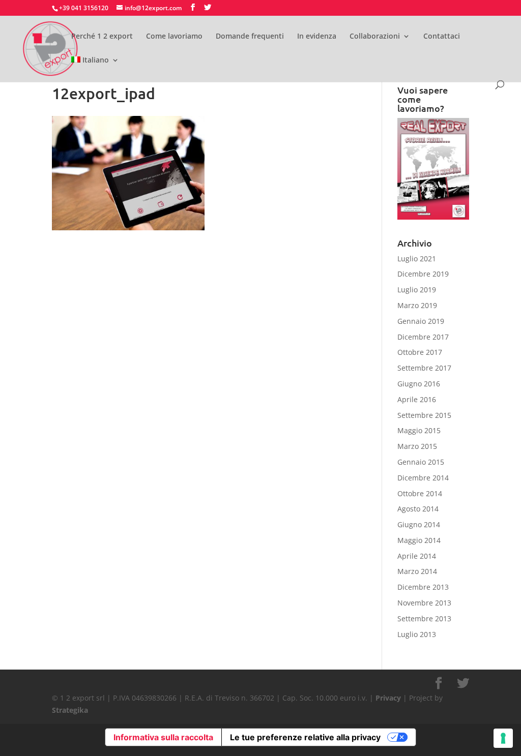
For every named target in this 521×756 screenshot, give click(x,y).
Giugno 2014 (418, 524)
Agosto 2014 (418, 508)
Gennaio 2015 (420, 462)
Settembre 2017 (424, 368)
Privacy (388, 698)
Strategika (70, 710)
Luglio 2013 (416, 634)
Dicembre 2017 (423, 337)
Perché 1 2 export (102, 37)
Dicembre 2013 (423, 587)
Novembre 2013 (424, 603)
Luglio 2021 (416, 258)
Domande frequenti (250, 37)
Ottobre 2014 (419, 493)
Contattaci (441, 37)
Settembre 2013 (424, 618)
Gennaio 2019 (420, 321)
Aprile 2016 (416, 399)
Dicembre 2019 (423, 274)
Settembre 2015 (424, 415)
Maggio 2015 (419, 430)
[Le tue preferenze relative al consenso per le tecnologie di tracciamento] (503, 738)
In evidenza (316, 37)
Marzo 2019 (417, 305)
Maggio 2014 (419, 540)
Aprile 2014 (416, 556)
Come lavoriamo (174, 37)
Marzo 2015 (417, 446)
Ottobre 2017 (419, 352)
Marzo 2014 (417, 571)
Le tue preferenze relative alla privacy (305, 737)
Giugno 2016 (418, 383)
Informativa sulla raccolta (163, 737)
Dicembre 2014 (423, 477)
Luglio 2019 (416, 289)
